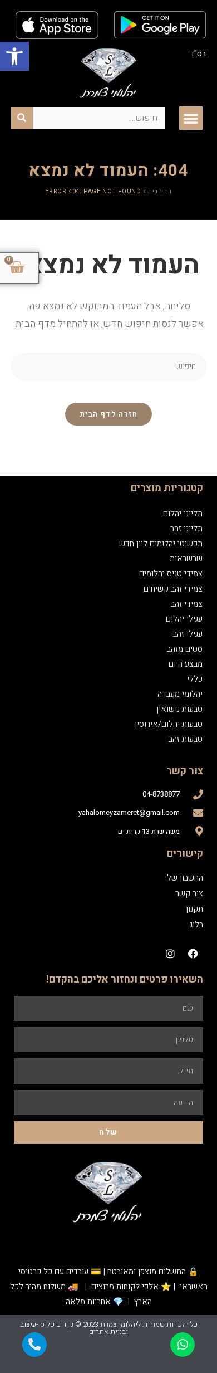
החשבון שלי (184, 870)
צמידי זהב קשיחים (173, 581)
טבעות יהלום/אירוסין (169, 717)
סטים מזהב (185, 642)
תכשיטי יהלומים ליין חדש (161, 536)
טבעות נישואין (179, 702)
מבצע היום (186, 657)
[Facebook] (193, 946)
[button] (14, 56)
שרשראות (186, 551)
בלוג (196, 917)
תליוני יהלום (183, 506)
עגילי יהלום (184, 611)
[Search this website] (108, 359)
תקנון (194, 902)
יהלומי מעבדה (180, 687)
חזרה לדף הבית (109, 407)
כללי (195, 672)
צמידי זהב (187, 596)
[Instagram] (170, 946)
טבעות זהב (186, 732)
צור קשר (189, 886)
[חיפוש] (22, 111)
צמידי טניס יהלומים (171, 566)
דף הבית (159, 184)
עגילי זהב (188, 626)
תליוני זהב (186, 521)
